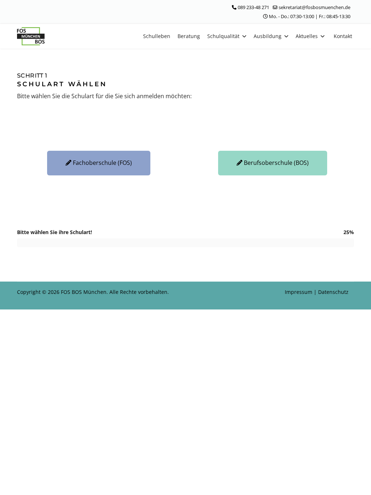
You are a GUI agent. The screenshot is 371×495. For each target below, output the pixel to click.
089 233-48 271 (253, 7)
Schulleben (156, 36)
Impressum (299, 291)
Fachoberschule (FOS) (101, 163)
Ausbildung (268, 36)
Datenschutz (333, 291)
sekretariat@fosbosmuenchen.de (314, 7)
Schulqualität (223, 36)
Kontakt (343, 36)
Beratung (189, 36)
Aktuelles (307, 36)
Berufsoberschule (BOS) (275, 163)
